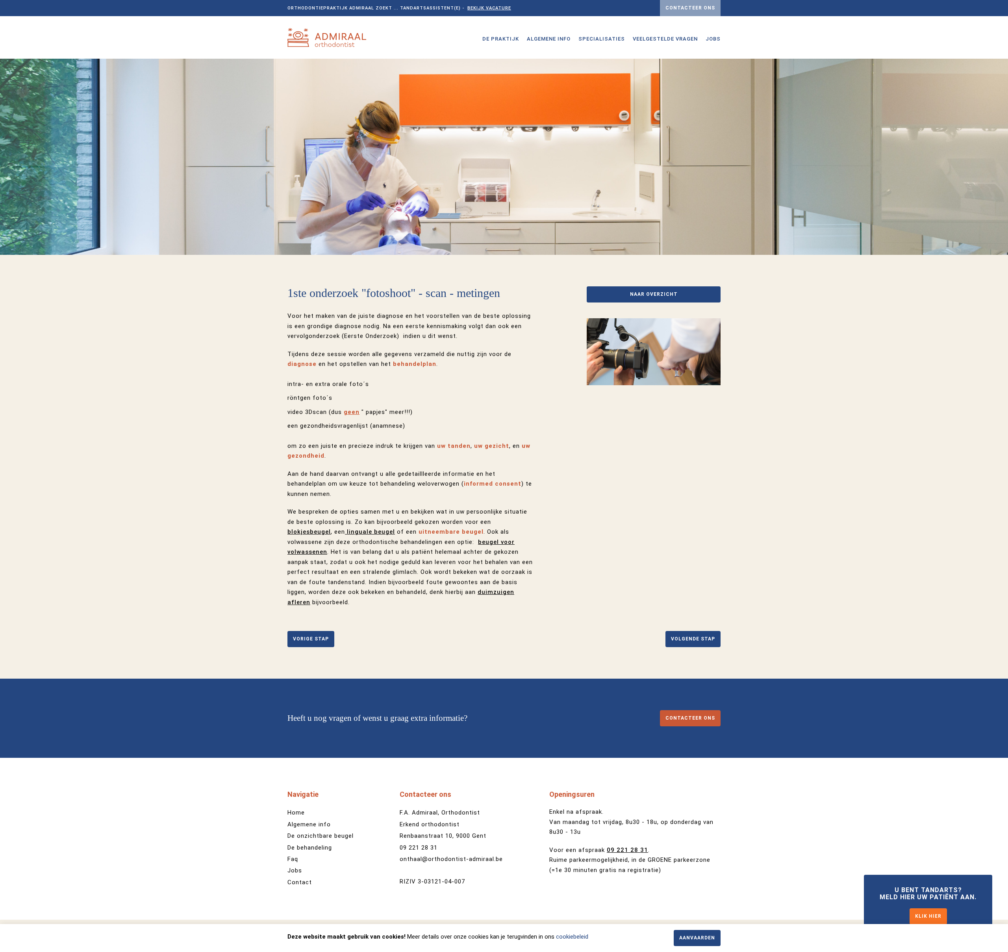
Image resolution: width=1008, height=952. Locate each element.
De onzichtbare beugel (320, 835)
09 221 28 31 (418, 847)
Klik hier (928, 916)
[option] (504, 157)
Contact (299, 882)
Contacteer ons (690, 8)
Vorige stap (311, 639)
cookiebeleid (572, 936)
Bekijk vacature (489, 8)
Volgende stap (693, 639)
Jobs (713, 39)
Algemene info (549, 39)
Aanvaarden (697, 938)
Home (296, 812)
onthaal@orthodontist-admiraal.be (451, 859)
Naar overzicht (654, 294)
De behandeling (309, 847)
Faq (292, 859)
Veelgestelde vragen (665, 39)
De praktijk (500, 39)
